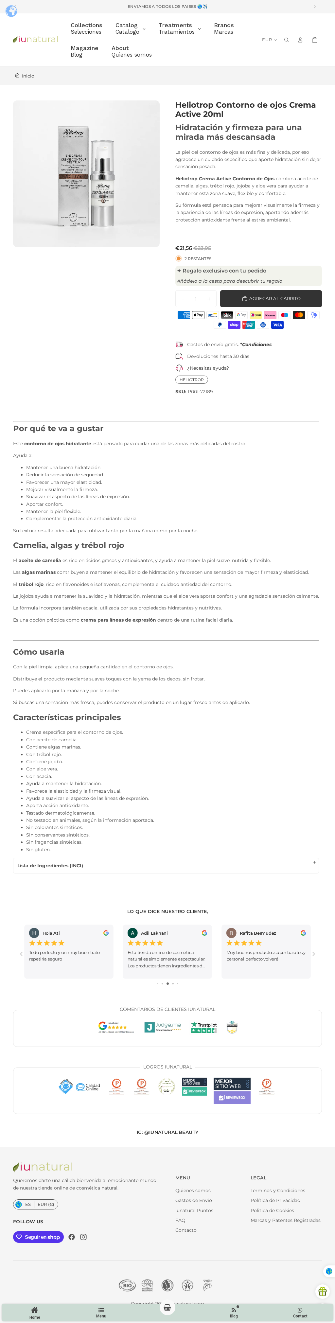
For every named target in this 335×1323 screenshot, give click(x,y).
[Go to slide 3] (162, 983)
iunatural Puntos (194, 1210)
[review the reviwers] (106, 933)
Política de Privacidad (275, 1200)
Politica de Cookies (272, 1210)
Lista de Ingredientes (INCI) (50, 866)
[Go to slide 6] (177, 983)
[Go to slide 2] (157, 983)
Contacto (186, 1230)
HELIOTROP (192, 379)
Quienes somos (193, 1190)
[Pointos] (322, 1291)
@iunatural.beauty (171, 1132)
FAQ (180, 1220)
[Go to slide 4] (168, 983)
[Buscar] (286, 40)
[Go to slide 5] (173, 983)
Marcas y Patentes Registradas (286, 1220)
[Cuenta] (300, 40)
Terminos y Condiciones (278, 1190)
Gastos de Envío (193, 1200)
